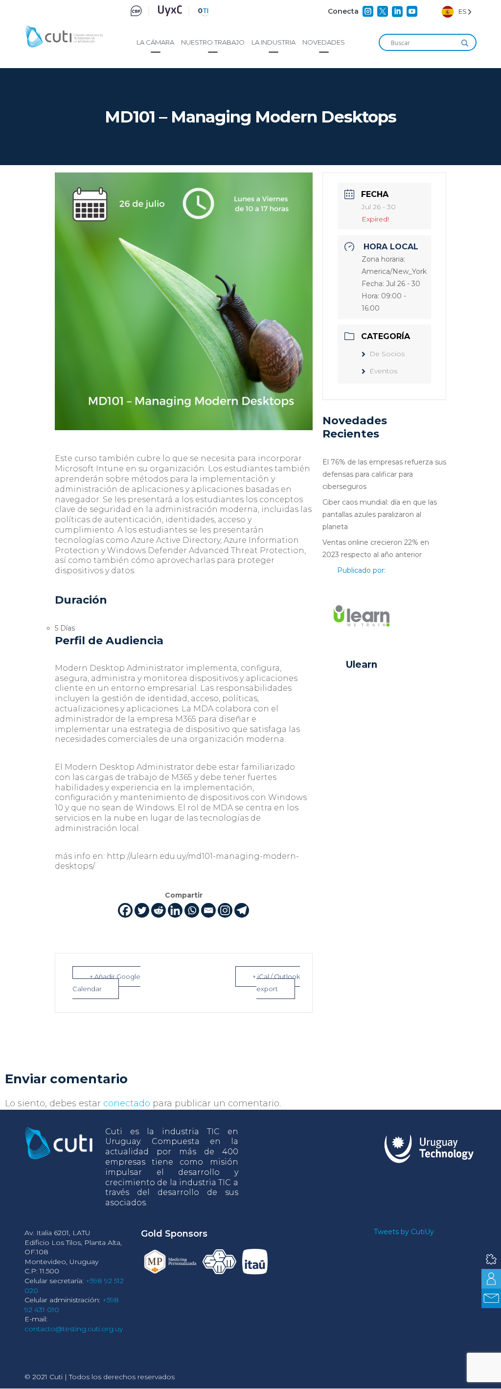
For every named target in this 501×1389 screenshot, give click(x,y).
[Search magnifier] (465, 43)
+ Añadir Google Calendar (106, 983)
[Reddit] (158, 910)
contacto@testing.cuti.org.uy (73, 1328)
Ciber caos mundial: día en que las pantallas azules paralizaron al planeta (379, 514)
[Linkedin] (175, 910)
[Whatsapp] (191, 910)
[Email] (208, 910)
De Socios (387, 353)
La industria (273, 42)
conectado (126, 1103)
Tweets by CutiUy (404, 1231)
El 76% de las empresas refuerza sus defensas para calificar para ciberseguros (384, 474)
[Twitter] (142, 910)
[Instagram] (225, 910)
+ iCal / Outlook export (276, 983)
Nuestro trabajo (213, 42)
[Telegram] (241, 910)
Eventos (383, 370)
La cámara (155, 42)
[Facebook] (125, 910)
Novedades (323, 42)
